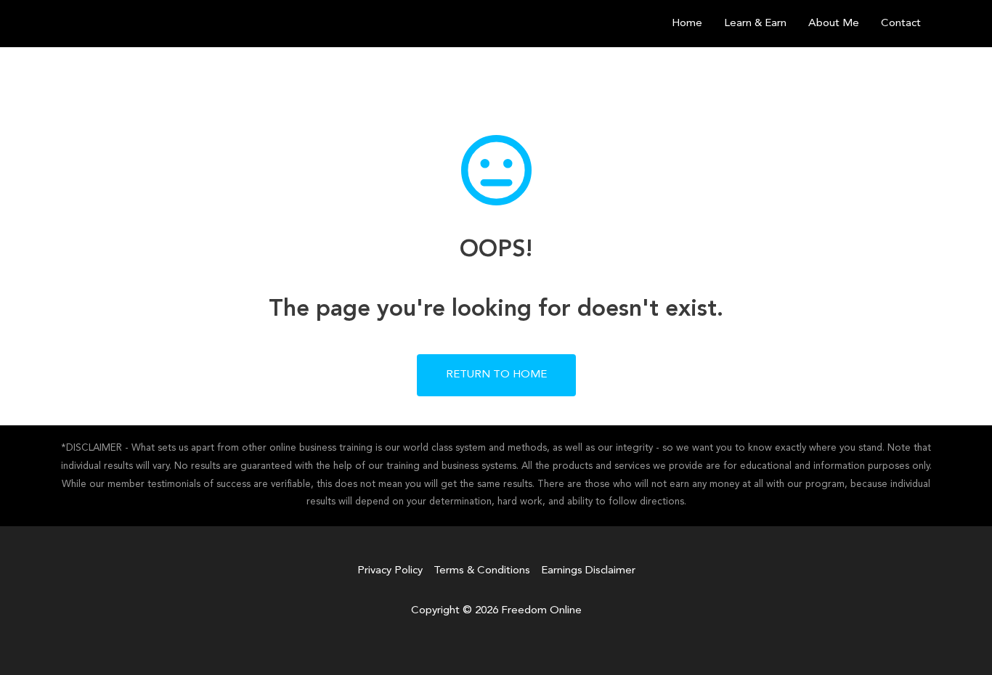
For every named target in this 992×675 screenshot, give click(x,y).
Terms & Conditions (482, 570)
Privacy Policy (390, 570)
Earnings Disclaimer (588, 570)
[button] (496, 375)
